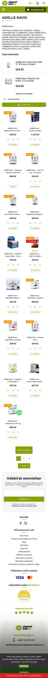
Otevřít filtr (25, 104)
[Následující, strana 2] (24, 458)
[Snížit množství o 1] (8, 139)
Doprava (24, 548)
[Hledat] (43, 3)
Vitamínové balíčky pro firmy (24, 539)
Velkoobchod (24, 551)
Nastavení (24, 666)
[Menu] (4, 9)
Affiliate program (24, 555)
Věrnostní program (24, 558)
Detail (12, 186)
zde (35, 662)
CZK (30, 3)
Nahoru (25, 466)
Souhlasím (24, 672)
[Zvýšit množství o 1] (18, 139)
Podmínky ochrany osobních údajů (24, 564)
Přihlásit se (24, 499)
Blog (24, 542)
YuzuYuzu (24, 536)
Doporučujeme (14, 99)
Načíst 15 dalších (24, 450)
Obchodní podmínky (24, 561)
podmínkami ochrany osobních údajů (24, 506)
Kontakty (24, 545)
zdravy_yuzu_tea (25, 523)
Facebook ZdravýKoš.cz (20, 523)
